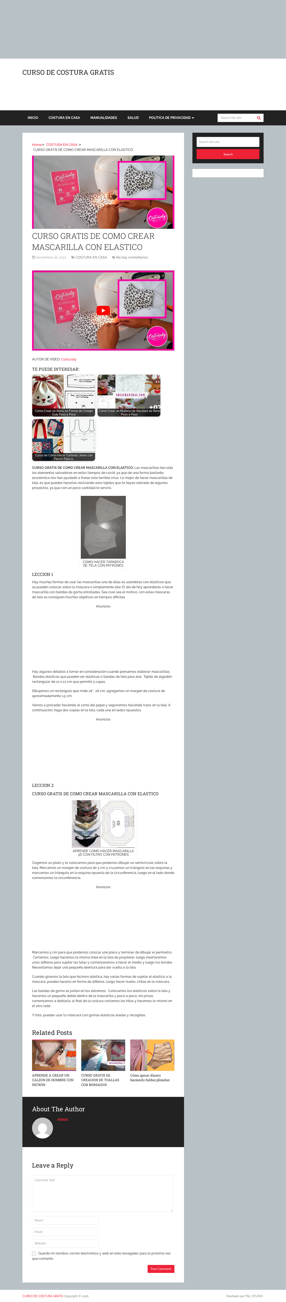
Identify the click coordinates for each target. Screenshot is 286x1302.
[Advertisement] (125, 29)
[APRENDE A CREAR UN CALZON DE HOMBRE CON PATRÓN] (54, 1055)
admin (62, 1119)
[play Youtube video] (103, 310)
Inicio (33, 118)
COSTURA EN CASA (64, 118)
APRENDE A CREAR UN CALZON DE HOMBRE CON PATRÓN (52, 1080)
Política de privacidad (170, 118)
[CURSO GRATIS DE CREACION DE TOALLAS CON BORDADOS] (103, 1055)
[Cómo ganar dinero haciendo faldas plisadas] (152, 1055)
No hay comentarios (132, 257)
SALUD (133, 118)
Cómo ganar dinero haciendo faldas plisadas (150, 1077)
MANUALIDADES (103, 118)
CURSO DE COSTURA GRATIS (68, 72)
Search (259, 118)
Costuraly (69, 359)
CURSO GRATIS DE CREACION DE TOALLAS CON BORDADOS (100, 1080)
